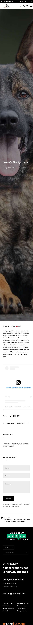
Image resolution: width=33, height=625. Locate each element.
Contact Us (23, 1)
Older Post (11, 423)
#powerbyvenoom (11, 519)
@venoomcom (25, 519)
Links (29, 1)
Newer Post (21, 423)
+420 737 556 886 (12, 583)
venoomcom (8, 517)
